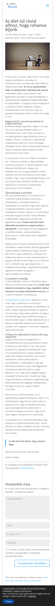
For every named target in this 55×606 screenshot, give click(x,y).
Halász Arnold (19, 34)
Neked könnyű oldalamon (19, 300)
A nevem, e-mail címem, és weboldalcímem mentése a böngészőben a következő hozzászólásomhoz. (27, 553)
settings (32, 596)
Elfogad (8, 601)
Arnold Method (27, 468)
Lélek (16, 38)
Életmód (9, 38)
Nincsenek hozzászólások (33, 38)
